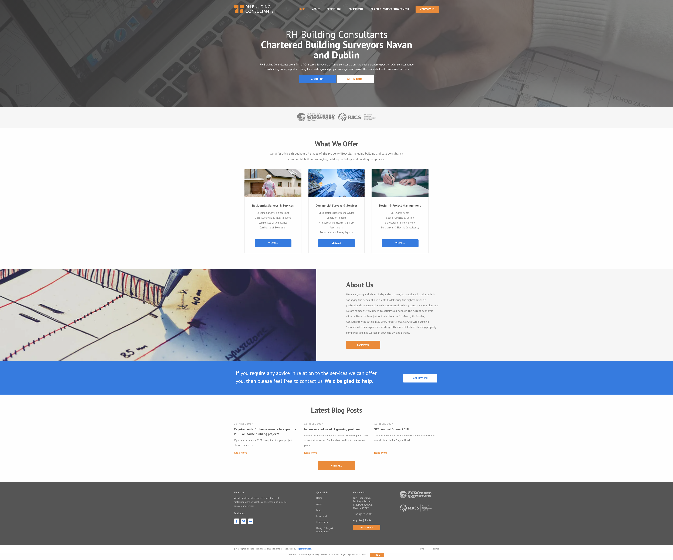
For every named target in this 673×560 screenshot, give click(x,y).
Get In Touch (420, 378)
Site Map (435, 549)
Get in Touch (355, 79)
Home (301, 9)
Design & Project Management (390, 9)
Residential (334, 9)
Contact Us (427, 9)
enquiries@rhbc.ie (362, 520)
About (316, 9)
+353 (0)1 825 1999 (362, 514)
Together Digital (303, 549)
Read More (363, 344)
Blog (318, 510)
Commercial (356, 9)
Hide (377, 554)
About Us (317, 79)
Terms (421, 549)
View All (273, 243)
